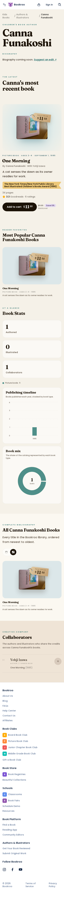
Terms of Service (30, 885)
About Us (7, 695)
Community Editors (13, 834)
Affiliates (7, 720)
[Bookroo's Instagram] (4, 869)
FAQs (5, 705)
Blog (5, 700)
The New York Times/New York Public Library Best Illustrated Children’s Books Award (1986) (30, 185)
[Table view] (6, 552)
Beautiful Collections (14, 779)
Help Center (9, 710)
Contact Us (8, 715)
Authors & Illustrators (22, 16)
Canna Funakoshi (15, 166)
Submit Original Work (14, 853)
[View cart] (39, 4)
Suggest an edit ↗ (45, 59)
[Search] (59, 4)
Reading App (9, 829)
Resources (8, 810)
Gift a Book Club (11, 759)
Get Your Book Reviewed (16, 848)
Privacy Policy (53, 885)
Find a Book (9, 824)
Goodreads (16, 196)
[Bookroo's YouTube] (20, 869)
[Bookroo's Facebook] (12, 869)
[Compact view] (13, 552)
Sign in (49, 4)
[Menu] (4, 4)
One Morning (16, 160)
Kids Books (5, 16)
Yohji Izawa (39, 166)
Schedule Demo (11, 806)
